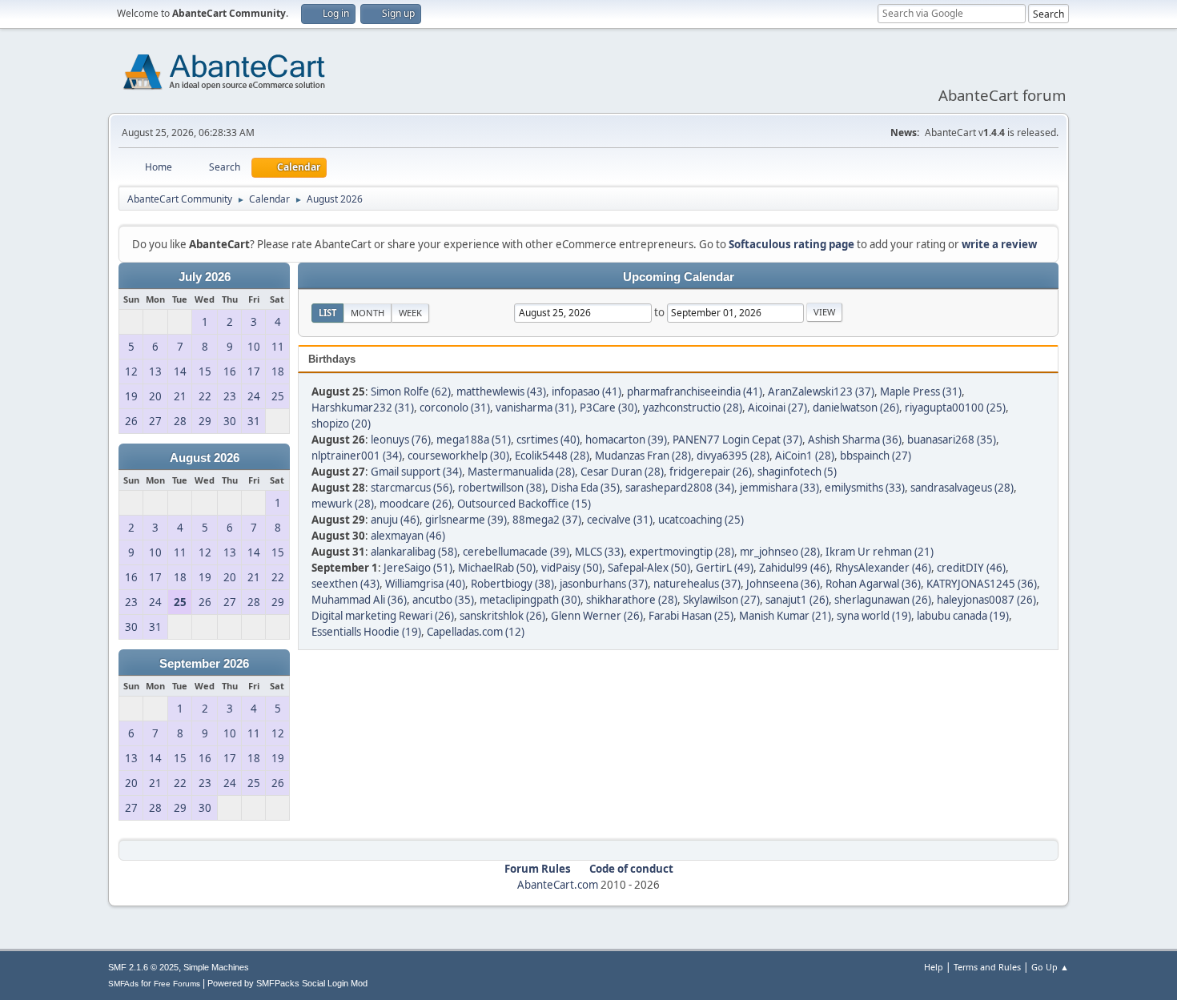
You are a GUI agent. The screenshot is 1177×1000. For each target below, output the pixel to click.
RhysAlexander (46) (883, 567)
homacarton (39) (626, 439)
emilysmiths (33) (865, 487)
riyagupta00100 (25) (955, 407)
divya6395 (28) (733, 455)
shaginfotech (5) (797, 471)
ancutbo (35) (443, 599)
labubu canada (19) (963, 615)
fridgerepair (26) (710, 471)
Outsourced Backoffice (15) (524, 503)
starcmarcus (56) (411, 487)
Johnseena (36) (783, 583)
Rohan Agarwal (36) (873, 583)
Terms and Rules (987, 967)
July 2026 (205, 277)
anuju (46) (395, 519)
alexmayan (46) (408, 535)
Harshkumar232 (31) (362, 407)
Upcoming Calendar (678, 277)
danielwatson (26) (856, 407)
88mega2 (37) (546, 519)
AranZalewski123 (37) (821, 391)
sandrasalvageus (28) (962, 487)
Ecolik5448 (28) (552, 455)
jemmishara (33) (779, 487)
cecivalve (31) (620, 519)
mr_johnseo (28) (780, 551)
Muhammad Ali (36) (359, 599)
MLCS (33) (599, 551)
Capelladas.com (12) (475, 631)
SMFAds (123, 983)
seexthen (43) (345, 583)
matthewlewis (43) (501, 391)
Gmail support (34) (416, 471)
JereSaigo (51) (418, 567)
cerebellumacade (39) (516, 551)
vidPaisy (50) (571, 567)
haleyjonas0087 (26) (986, 599)
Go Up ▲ (1050, 967)
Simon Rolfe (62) (411, 391)
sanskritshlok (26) (502, 615)
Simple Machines (216, 967)
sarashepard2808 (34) (679, 487)
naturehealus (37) (697, 583)
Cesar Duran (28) (622, 471)
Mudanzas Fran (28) (643, 455)
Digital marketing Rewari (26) (382, 615)
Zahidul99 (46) (794, 567)
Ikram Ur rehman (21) (880, 551)
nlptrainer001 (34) (356, 455)
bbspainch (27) (875, 455)
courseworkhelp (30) (458, 455)
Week (410, 313)
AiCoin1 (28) (804, 455)
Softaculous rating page (791, 244)
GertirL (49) (724, 567)
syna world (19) (874, 615)
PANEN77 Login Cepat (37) (737, 439)
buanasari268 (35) (951, 439)
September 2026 (204, 663)
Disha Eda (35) (585, 487)
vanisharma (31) (535, 407)
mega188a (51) (473, 439)
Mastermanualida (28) (521, 471)
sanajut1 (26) (797, 599)
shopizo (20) (341, 423)
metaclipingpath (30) (530, 599)
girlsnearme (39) (466, 519)
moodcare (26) (416, 503)
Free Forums (177, 983)
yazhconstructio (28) (692, 407)
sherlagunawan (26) (882, 599)
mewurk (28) (342, 503)
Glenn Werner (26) (597, 615)
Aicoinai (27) (777, 407)
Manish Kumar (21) (785, 615)
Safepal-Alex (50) (649, 567)
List (327, 313)
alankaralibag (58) (414, 551)
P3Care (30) (608, 407)
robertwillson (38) (501, 487)
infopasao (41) (586, 391)
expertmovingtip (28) (681, 551)
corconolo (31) (455, 407)
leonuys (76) (401, 439)
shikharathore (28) (631, 599)
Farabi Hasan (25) (691, 615)
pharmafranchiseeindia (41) (694, 391)
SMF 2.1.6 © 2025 (143, 967)
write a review (999, 244)
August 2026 (204, 458)
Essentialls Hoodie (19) (366, 631)
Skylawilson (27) (721, 599)
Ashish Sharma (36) (855, 439)
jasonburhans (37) (604, 583)
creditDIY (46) (971, 567)
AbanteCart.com (557, 885)
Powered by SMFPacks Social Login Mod (287, 983)
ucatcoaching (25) (701, 519)
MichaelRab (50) (497, 567)
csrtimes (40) (548, 439)
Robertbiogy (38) (512, 583)
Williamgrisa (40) (425, 583)
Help (933, 967)
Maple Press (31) (921, 391)
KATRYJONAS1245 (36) (981, 583)
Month (367, 313)
